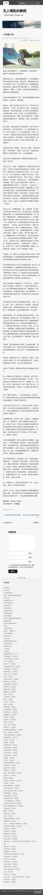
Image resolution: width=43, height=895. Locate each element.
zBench (31, 891)
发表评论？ (9, 522)
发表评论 (35, 40)
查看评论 (26, 40)
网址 (30, 561)
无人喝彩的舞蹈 (14, 10)
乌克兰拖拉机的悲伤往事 (12, 515)
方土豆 (11, 38)
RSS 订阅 (22, 578)
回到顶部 (38, 892)
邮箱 (30, 557)
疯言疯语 (8, 509)
